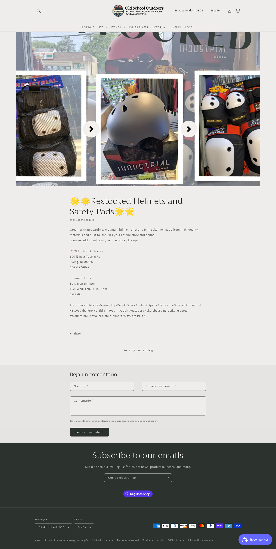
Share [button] (77, 333)
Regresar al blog (141, 350)
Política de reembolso (103, 540)
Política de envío (176, 540)
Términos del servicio (153, 540)
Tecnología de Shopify (77, 540)
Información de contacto (200, 540)
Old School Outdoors (54, 540)
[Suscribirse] (167, 477)
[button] (39, 11)
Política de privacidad (128, 540)
